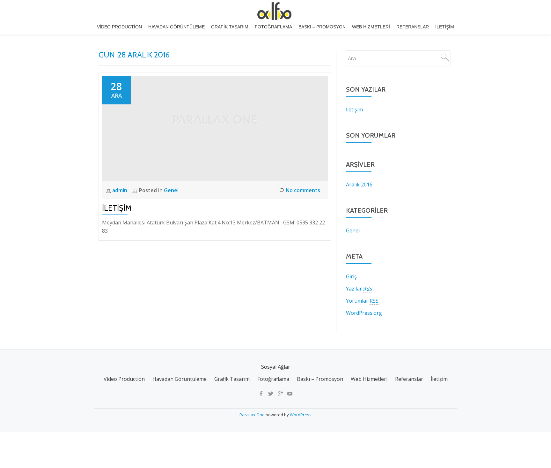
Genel (171, 190)
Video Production (119, 26)
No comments (303, 190)
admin (120, 190)
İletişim (444, 26)
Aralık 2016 (359, 184)
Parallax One (252, 415)
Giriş (351, 276)
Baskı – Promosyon (322, 26)
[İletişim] (215, 127)
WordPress (301, 415)
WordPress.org (364, 312)
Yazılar (359, 288)
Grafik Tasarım (229, 26)
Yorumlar (362, 300)
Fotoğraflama (273, 26)
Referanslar (412, 26)
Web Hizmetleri (371, 26)
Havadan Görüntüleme (176, 26)
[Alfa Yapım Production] (275, 11)
